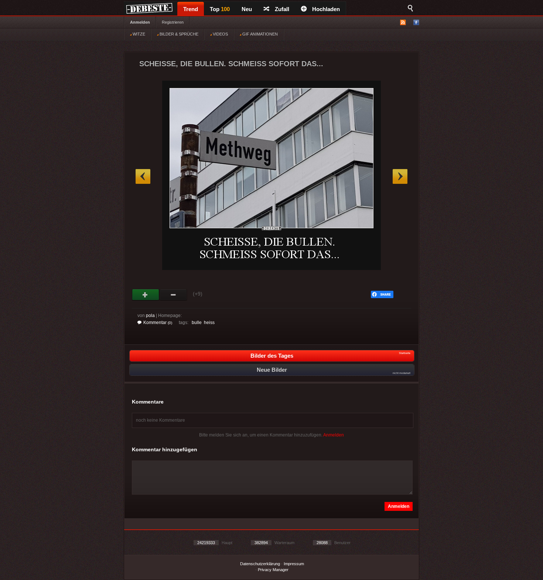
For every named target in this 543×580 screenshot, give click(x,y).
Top (220, 9)
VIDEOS (220, 34)
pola (150, 315)
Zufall (282, 9)
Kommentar (157, 322)
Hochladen (326, 9)
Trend (190, 9)
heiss (209, 322)
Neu (247, 9)
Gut (146, 295)
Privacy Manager (273, 569)
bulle (197, 322)
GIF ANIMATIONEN (259, 34)
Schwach (173, 295)
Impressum (294, 564)
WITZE (138, 34)
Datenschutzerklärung (260, 564)
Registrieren (173, 22)
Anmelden (140, 22)
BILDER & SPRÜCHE (178, 34)
